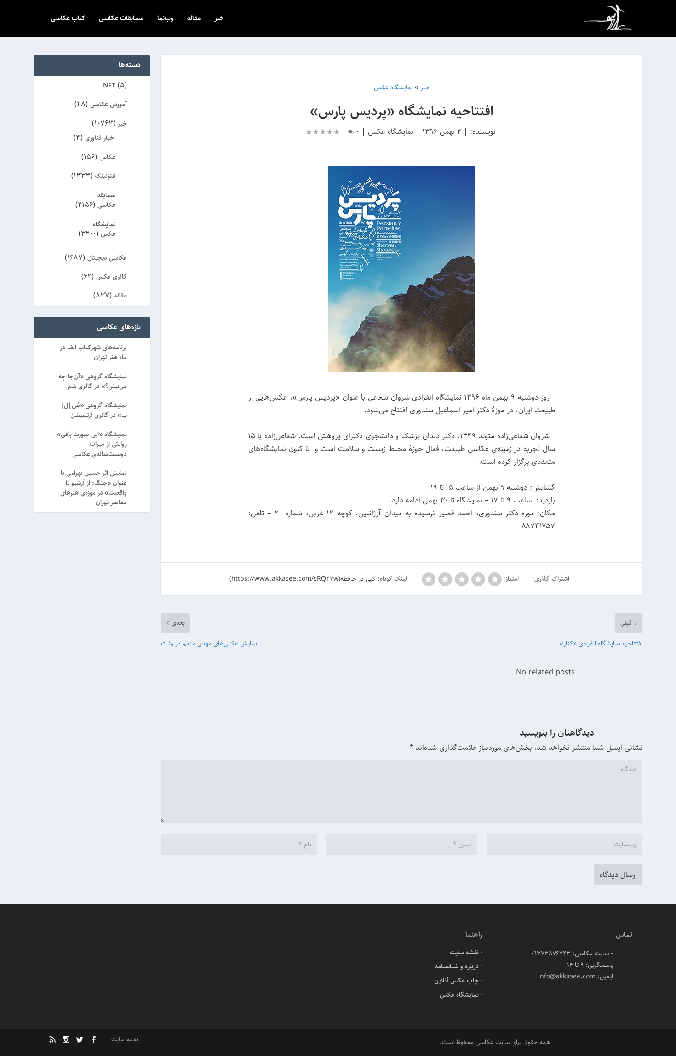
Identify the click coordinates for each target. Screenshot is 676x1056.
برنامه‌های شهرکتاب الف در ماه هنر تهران (93, 352)
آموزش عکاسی (108, 104)
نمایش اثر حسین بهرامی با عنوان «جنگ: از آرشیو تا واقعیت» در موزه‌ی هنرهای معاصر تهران (93, 488)
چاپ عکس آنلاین (456, 981)
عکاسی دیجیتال (107, 258)
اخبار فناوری (100, 138)
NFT (109, 85)
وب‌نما (165, 19)
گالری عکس (111, 277)
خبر (219, 19)
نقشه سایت (464, 953)
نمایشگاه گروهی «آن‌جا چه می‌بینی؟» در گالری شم (92, 381)
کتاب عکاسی (68, 19)
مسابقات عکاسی (121, 19)
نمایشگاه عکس (390, 131)
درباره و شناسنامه (457, 966)
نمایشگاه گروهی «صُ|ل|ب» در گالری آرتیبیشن (93, 410)
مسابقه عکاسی (106, 200)
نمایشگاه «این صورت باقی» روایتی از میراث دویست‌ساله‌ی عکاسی (92, 444)
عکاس (107, 157)
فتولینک (105, 176)
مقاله (194, 19)
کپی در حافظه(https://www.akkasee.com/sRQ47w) (302, 579)
